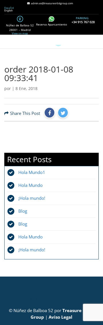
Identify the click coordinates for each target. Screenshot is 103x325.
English (8, 10)
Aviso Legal (60, 317)
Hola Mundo (30, 185)
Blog (22, 211)
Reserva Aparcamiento (51, 24)
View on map (20, 33)
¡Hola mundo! (31, 198)
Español (9, 8)
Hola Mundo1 (31, 172)
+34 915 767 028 (83, 22)
